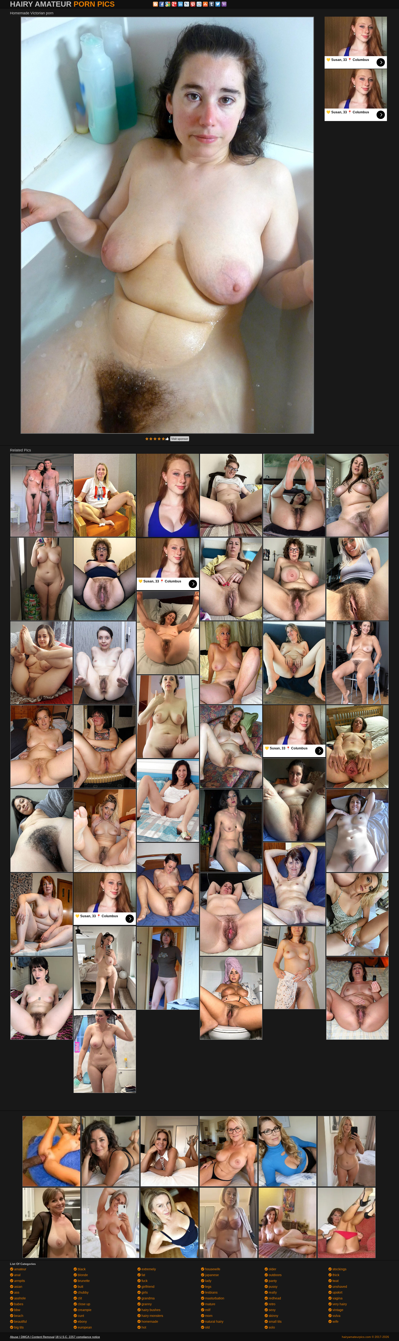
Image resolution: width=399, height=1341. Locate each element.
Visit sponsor (179, 438)
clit (79, 1298)
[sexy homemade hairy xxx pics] (357, 579)
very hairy (339, 1304)
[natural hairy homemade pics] (41, 830)
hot (143, 1327)
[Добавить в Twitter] (217, 4)
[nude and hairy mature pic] (231, 914)
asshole (19, 1298)
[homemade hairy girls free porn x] (294, 967)
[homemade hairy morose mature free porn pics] (105, 967)
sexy (272, 1310)
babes (18, 1304)
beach (18, 1316)
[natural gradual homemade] (357, 998)
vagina (337, 1298)
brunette (83, 1281)
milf (207, 1310)
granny (146, 1304)
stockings (339, 1269)
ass (16, 1292)
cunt (80, 1316)
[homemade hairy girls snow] (357, 914)
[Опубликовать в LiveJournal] (186, 4)
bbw (16, 1310)
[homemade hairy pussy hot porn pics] (168, 800)
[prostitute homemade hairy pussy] (41, 746)
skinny (273, 1316)
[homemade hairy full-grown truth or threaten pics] (105, 579)
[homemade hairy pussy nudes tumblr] (105, 495)
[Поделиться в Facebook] (161, 4)
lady (207, 1281)
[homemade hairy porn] (231, 579)
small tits (275, 1321)
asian (17, 1286)
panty (272, 1281)
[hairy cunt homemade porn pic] (231, 495)
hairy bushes (150, 1310)
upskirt (337, 1292)
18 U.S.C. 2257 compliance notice (77, 1337)
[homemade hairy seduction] (41, 998)
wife (335, 1321)
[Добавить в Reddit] (199, 4)
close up (83, 1304)
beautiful (20, 1321)
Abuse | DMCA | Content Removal (32, 1337)
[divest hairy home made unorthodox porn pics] (41, 914)
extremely (148, 1269)
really (272, 1292)
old (207, 1327)
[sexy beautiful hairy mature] (294, 579)
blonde (82, 1275)
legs (207, 1286)
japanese (211, 1275)
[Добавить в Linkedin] (180, 4)
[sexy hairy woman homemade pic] (231, 662)
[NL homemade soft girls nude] (168, 632)
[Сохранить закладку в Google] (167, 4)
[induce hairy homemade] (357, 495)
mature (209, 1304)
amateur (19, 1269)
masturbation (214, 1298)
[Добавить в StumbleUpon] (205, 4)
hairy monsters (152, 1316)
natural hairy (213, 1321)
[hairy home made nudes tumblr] (294, 883)
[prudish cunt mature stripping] (105, 1051)
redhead (274, 1298)
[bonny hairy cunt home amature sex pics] (41, 495)
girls (144, 1292)
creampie (84, 1310)
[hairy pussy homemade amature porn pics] (168, 884)
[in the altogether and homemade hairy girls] (105, 662)
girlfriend (147, 1286)
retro (271, 1304)
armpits (19, 1281)
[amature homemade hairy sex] (294, 495)
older (272, 1269)
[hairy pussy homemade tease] (41, 662)
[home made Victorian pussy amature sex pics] (357, 662)
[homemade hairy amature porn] (231, 998)
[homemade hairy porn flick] (231, 830)
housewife (212, 1269)
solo (271, 1327)
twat (335, 1281)
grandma (148, 1298)
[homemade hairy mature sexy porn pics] (294, 799)
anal (17, 1275)
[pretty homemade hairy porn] (41, 579)
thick (335, 1275)
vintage (337, 1310)
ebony (82, 1321)
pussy (272, 1286)
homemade (149, 1321)
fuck (144, 1281)
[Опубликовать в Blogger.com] (155, 4)
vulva (336, 1316)
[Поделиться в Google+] (174, 4)
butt (80, 1286)
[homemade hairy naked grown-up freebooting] (357, 746)
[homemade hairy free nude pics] (105, 830)
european (84, 1327)
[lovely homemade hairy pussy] (231, 746)
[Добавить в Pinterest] (192, 4)
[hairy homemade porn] (105, 746)
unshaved (339, 1286)
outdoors (275, 1275)
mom (208, 1316)
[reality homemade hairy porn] (168, 716)
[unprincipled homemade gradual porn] (294, 662)
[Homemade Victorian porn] (167, 225)
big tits (18, 1327)
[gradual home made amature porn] (357, 830)
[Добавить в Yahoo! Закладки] (224, 4)
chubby (83, 1292)
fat (143, 1275)
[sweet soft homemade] (168, 968)
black (81, 1269)
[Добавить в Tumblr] (211, 4)
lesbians (211, 1292)
